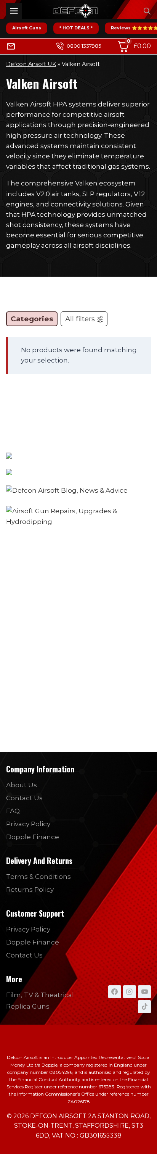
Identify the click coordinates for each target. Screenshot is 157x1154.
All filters (80, 318)
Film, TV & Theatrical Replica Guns (40, 1001)
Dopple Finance (32, 837)
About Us (21, 785)
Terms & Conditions (38, 876)
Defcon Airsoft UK (31, 64)
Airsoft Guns (26, 28)
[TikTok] (144, 1006)
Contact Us (24, 798)
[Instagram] (129, 991)
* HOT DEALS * (76, 28)
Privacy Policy (28, 824)
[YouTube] (144, 991)
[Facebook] (114, 991)
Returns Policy (30, 889)
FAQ (13, 811)
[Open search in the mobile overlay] (147, 11)
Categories (32, 318)
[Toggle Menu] (14, 11)
